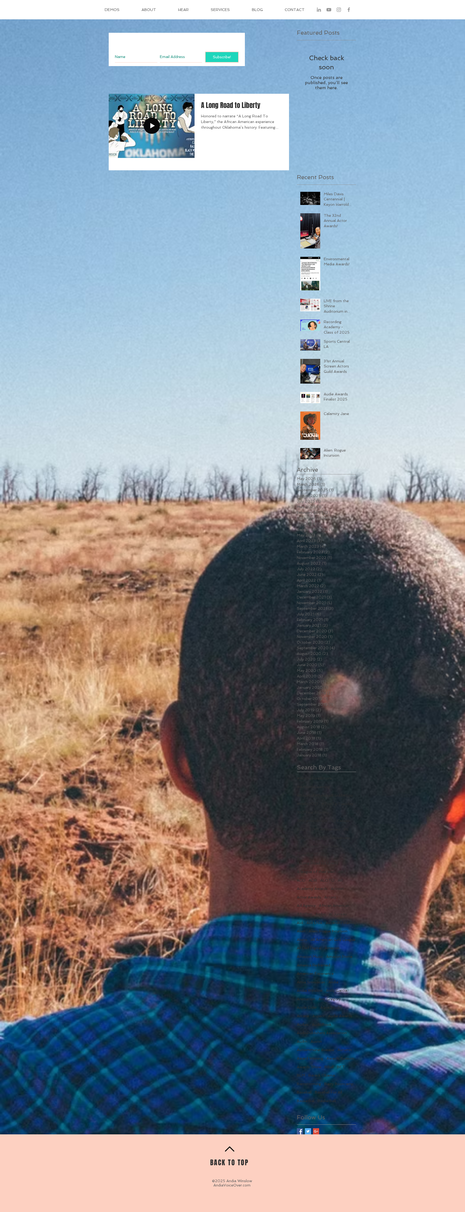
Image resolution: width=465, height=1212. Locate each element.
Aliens (302, 939)
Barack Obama (321, 1075)
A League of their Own (317, 855)
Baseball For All (328, 1092)
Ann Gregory (329, 999)
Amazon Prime (339, 956)
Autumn (344, 1050)
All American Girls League (333, 939)
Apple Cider (307, 1007)
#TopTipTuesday (337, 804)
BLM (301, 1075)
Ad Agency (306, 905)
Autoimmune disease (315, 1050)
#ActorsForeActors (314, 778)
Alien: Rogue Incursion (328, 931)
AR (340, 880)
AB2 (342, 872)
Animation (306, 999)
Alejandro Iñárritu (341, 923)
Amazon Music (310, 956)
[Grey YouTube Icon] (329, 10)
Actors (330, 897)
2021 (301, 829)
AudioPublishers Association (322, 1033)
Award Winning (310, 1058)
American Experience (315, 973)
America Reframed (313, 965)
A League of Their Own (318, 846)
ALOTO (327, 880)
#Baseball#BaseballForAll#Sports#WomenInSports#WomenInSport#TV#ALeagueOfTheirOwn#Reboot (326, 795)
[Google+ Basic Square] (316, 1131)
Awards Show (309, 1067)
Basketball (327, 1101)
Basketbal (305, 1101)
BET (341, 1067)
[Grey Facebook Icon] (349, 10)
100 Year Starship (313, 812)
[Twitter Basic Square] (308, 1131)
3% (345, 829)
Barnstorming (309, 1084)
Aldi (300, 923)
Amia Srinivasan (311, 982)
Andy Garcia (336, 990)
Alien (301, 931)
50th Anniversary (334, 838)
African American (334, 905)
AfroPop (304, 914)
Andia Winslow (310, 990)
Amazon (332, 948)
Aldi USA (314, 923)
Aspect (318, 1016)
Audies (303, 1024)
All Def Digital (309, 948)
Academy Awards (312, 888)
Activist (337, 888)
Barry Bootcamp (339, 1084)
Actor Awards (309, 897)
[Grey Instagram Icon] (339, 10)
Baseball (304, 1092)
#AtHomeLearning (313, 787)
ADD (301, 880)
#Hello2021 (307, 804)
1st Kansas (340, 820)
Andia (333, 982)
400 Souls (306, 838)
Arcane (303, 1016)
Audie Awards (340, 1016)
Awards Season (340, 1058)
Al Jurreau (338, 914)
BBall (329, 1067)
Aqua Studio (331, 1007)
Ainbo (320, 914)
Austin (316, 1041)
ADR (313, 880)
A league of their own (316, 872)
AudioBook (322, 1024)
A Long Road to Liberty (317, 863)
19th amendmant (312, 820)
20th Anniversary (324, 829)
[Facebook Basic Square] (300, 1131)
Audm (302, 1041)
